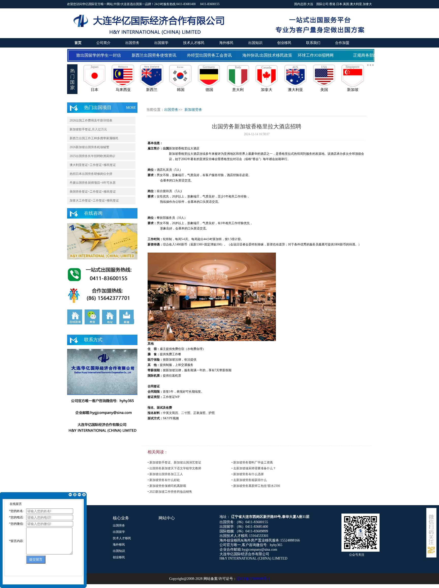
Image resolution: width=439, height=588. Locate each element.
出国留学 (161, 43)
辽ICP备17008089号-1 (253, 579)
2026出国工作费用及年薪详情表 (91, 120)
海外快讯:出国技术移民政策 (263, 55)
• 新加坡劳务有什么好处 (164, 480)
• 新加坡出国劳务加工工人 (165, 474)
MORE (131, 108)
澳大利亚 (356, 4)
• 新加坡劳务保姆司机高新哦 (167, 486)
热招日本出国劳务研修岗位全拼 (91, 174)
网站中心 (167, 518)
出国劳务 (132, 43)
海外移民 (226, 43)
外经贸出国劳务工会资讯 (204, 55)
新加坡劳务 (193, 110)
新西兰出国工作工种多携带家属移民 (94, 138)
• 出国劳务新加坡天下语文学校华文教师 (174, 468)
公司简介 (103, 43)
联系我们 (313, 43)
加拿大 (367, 4)
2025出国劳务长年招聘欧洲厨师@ (92, 156)
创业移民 (284, 43)
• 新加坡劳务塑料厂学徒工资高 (252, 462)
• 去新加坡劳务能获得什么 (249, 480)
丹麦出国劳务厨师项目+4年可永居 (93, 182)
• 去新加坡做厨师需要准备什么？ (253, 468)
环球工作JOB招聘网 (311, 55)
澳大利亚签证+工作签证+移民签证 (93, 165)
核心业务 (121, 518)
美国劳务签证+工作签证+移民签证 (93, 191)
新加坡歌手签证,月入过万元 (88, 129)
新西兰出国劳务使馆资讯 (149, 55)
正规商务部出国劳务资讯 (371, 55)
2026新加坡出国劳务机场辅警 (89, 147)
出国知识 (255, 43)
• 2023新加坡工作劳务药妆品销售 (170, 491)
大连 (310, 4)
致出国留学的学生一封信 (94, 55)
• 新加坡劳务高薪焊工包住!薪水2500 (255, 486)
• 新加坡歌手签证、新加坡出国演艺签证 (174, 462)
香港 (332, 4)
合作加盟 (342, 43)
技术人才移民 (194, 43)
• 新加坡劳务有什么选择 (247, 474)
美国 (346, 4)
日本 (339, 4)
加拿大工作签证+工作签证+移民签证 (94, 200)
